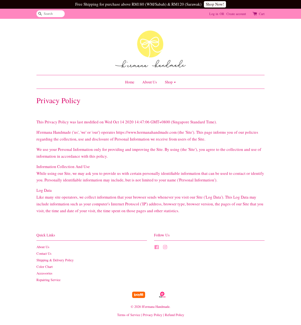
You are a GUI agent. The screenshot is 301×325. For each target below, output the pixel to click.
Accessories (44, 273)
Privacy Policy (152, 315)
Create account (236, 14)
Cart (262, 14)
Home (129, 81)
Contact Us (43, 253)
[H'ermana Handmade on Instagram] (165, 248)
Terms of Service (128, 315)
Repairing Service (48, 280)
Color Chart (44, 266)
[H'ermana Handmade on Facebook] (156, 248)
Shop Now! (215, 4)
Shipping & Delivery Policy (55, 260)
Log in (213, 14)
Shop (169, 81)
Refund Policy (174, 315)
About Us (149, 81)
